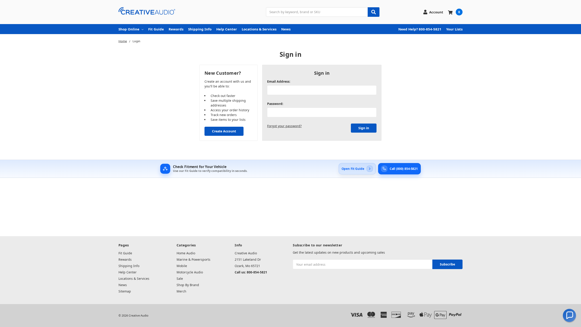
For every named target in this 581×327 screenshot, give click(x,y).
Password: (275, 104)
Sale (180, 278)
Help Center (226, 29)
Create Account (224, 131)
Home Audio (186, 253)
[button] (569, 315)
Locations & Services (259, 29)
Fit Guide (156, 29)
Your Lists (454, 29)
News (285, 29)
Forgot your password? (284, 126)
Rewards (176, 29)
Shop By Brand (188, 285)
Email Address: (278, 81)
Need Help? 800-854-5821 (419, 29)
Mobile (182, 266)
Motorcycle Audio (190, 272)
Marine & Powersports (193, 259)
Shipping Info (200, 29)
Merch (181, 291)
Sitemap (124, 291)
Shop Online (128, 29)
